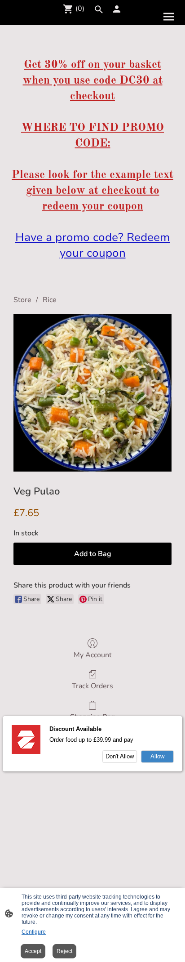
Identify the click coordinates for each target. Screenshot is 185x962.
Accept (33, 951)
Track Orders (92, 685)
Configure (34, 932)
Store (22, 300)
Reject (64, 951)
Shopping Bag (92, 717)
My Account (93, 654)
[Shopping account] (116, 9)
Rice (50, 300)
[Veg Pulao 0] (92, 392)
